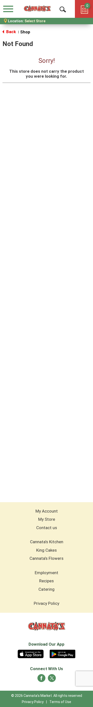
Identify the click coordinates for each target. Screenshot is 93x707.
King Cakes (46, 550)
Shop (25, 31)
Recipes (46, 580)
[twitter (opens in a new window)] (52, 679)
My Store (46, 519)
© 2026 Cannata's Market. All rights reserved (46, 696)
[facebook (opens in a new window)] (41, 679)
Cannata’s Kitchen (46, 541)
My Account (46, 511)
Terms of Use (60, 702)
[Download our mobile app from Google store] (63, 653)
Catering (46, 589)
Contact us (46, 527)
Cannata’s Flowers (46, 558)
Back (10, 31)
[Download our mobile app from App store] (31, 653)
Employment (46, 572)
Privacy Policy (46, 603)
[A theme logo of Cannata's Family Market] (37, 8)
